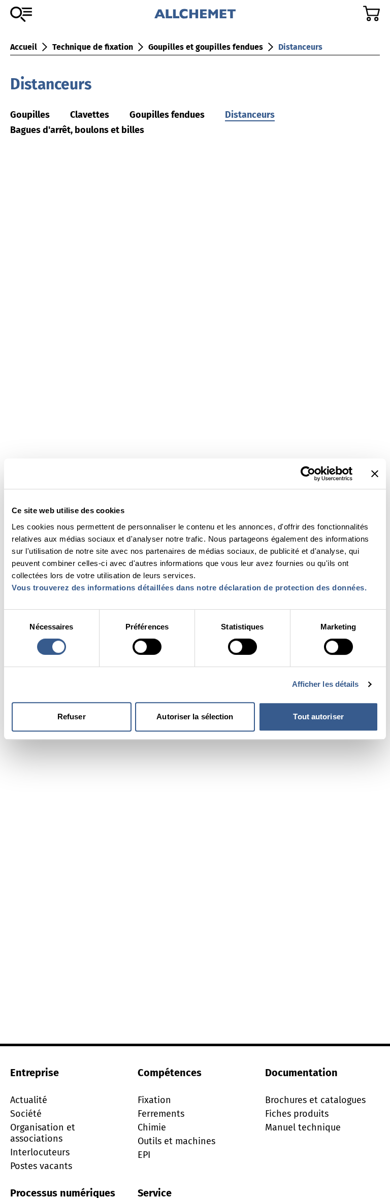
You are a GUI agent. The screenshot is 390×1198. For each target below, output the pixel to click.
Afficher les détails (325, 684)
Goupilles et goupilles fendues (205, 47)
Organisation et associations (42, 1133)
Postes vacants (41, 1166)
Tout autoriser (318, 716)
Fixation (154, 1100)
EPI (144, 1154)
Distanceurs (300, 47)
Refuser (71, 716)
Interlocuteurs (40, 1152)
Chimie (152, 1127)
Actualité (28, 1100)
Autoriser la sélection (194, 716)
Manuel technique (303, 1127)
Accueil (23, 47)
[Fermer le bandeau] (374, 473)
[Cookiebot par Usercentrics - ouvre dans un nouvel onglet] (308, 473)
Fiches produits (297, 1113)
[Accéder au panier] (371, 13)
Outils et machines (176, 1141)
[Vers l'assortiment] (21, 14)
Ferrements (161, 1113)
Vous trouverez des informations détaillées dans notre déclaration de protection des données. (189, 587)
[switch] (147, 647)
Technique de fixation (92, 47)
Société (26, 1113)
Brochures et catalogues (315, 1100)
